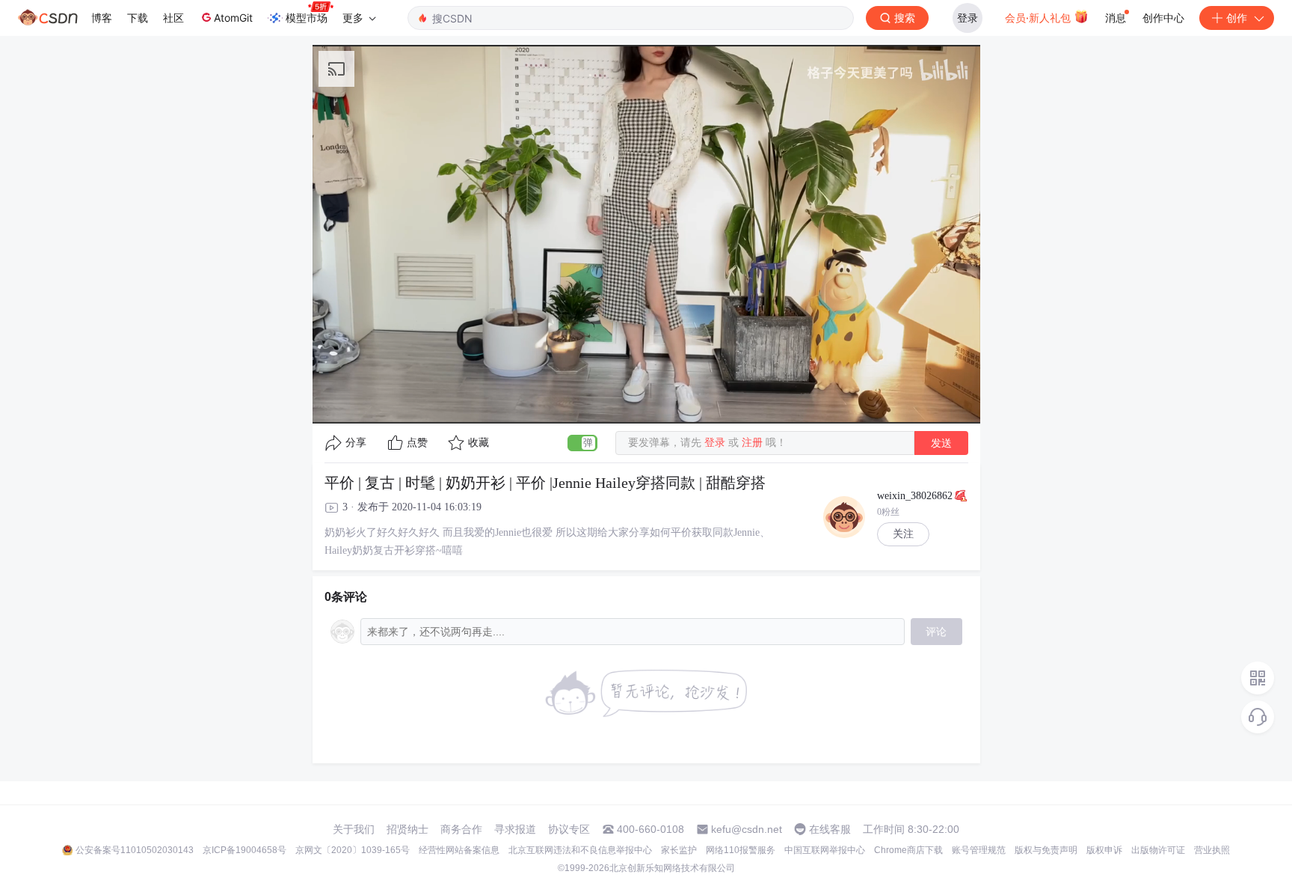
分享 (355, 442)
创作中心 (1163, 17)
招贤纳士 (407, 829)
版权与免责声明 (1046, 850)
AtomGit (233, 17)
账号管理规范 (979, 850)
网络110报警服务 (740, 850)
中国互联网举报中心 (824, 850)
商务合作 (461, 829)
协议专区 (569, 829)
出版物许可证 (1158, 850)
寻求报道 (515, 829)
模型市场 (306, 17)
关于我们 (354, 829)
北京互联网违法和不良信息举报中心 (580, 850)
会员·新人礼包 (1039, 17)
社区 (173, 17)
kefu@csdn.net (746, 829)
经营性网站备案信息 (459, 850)
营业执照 (1212, 850)
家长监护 (679, 850)
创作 (1236, 17)
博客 (101, 17)
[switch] (582, 443)
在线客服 (830, 829)
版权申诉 (1104, 850)
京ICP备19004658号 (244, 850)
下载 (137, 17)
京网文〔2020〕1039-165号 (352, 850)
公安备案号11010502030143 (135, 850)
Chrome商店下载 (908, 850)
